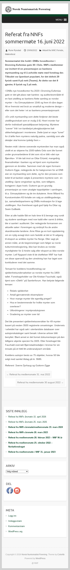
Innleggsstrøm (15, 521)
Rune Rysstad (14, 50)
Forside (59, 50)
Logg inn (12, 516)
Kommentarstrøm (16, 526)
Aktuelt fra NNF (49, 50)
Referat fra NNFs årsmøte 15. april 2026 (27, 416)
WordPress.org (15, 531)
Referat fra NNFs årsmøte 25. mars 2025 (27, 422)
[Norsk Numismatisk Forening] (28, 10)
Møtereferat (10, 54)
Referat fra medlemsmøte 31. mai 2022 (28, 374)
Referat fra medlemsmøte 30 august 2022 (40, 382)
